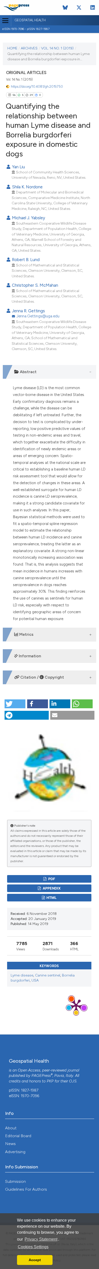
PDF (51, 879)
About (10, 1128)
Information (29, 656)
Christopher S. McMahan (34, 285)
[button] (15, 703)
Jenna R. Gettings (28, 310)
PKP (50, 1081)
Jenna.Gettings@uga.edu (37, 316)
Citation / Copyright (41, 677)
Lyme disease (22, 975)
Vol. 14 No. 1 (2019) (57, 48)
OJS (72, 1081)
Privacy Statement (41, 1239)
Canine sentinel (47, 975)
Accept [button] (35, 1260)
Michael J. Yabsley (28, 217)
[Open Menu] (5, 20)
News (10, 1143)
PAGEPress (41, 1075)
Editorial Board (18, 1135)
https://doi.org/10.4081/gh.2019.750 (37, 86)
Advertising (15, 1151)
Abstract (28, 371)
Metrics (26, 634)
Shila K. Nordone (27, 186)
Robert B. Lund (25, 259)
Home (12, 48)
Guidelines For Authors (26, 1189)
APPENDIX (51, 888)
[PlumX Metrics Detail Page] (76, 1005)
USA (35, 980)
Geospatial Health (30, 20)
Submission (15, 1181)
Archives (29, 48)
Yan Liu (18, 166)
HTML (51, 897)
